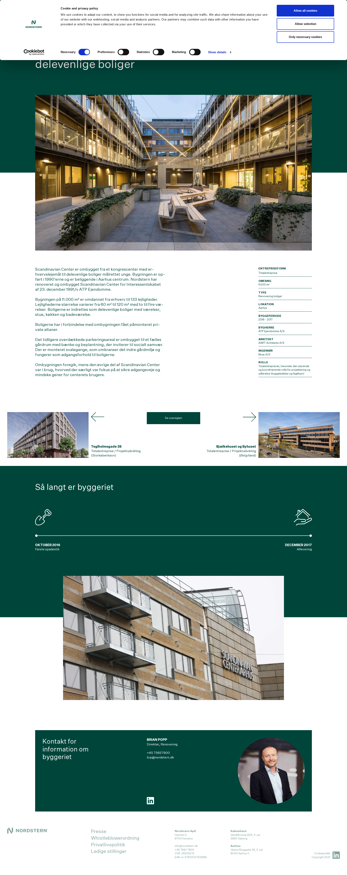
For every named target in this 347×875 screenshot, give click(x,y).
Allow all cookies (305, 10)
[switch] (123, 52)
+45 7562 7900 (184, 849)
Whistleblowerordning (115, 838)
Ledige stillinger (108, 851)
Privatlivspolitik (108, 844)
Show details (217, 52)
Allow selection (305, 24)
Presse (98, 831)
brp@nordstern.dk (160, 757)
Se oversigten (173, 418)
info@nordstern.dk (186, 845)
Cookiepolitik (322, 853)
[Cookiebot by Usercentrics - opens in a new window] (34, 52)
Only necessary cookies (305, 37)
